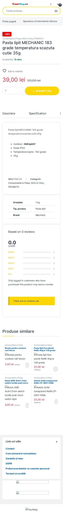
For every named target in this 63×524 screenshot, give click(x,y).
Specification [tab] (37, 113)
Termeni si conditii (16, 473)
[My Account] (52, 4)
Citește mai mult (54, 369)
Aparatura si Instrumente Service (40, 21)
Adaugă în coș (43, 90)
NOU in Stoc (27, 38)
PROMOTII (38, 38)
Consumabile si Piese (11, 38)
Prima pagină (9, 21)
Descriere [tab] (8, 113)
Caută (56, 11)
